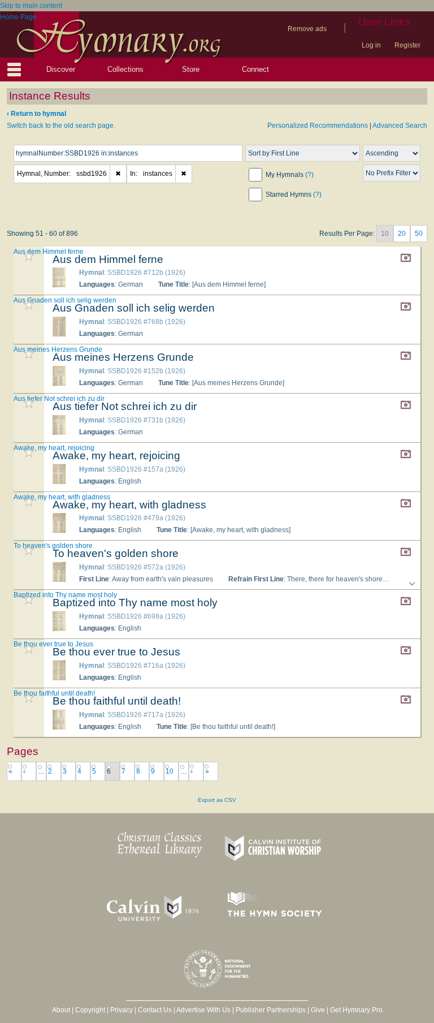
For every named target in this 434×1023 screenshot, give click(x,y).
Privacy (121, 1010)
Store (190, 69)
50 (419, 234)
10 (169, 771)
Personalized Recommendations (317, 126)
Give (318, 1010)
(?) (309, 175)
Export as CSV (217, 800)
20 (402, 234)
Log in (371, 45)
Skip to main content (31, 6)
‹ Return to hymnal (36, 114)
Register (407, 45)
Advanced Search (399, 126)
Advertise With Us (203, 1010)
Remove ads (307, 29)
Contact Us (155, 1010)
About (61, 1010)
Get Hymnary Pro (356, 1010)
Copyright (90, 1010)
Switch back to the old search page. (61, 126)
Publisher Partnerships (271, 1010)
